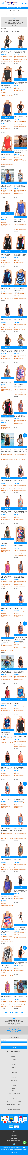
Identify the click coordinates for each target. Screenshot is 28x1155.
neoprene (14, 1069)
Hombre (14, 1059)
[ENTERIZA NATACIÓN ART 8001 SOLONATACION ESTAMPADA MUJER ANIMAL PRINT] (20, 986)
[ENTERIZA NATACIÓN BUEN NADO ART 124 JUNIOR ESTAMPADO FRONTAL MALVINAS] (7, 883)
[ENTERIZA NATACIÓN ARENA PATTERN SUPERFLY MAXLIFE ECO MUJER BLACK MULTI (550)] (7, 371)
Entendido (14, 1152)
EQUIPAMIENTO (14, 1056)
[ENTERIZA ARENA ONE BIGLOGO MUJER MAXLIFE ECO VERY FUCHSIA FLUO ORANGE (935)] (7, 986)
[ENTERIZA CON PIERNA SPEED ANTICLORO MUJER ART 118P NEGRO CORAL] (7, 407)
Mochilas (14, 1075)
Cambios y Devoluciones (14, 1093)
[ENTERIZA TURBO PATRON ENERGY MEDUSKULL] (7, 661)
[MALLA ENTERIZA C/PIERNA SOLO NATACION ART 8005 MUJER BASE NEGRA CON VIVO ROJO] (7, 439)
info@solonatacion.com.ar (14, 1109)
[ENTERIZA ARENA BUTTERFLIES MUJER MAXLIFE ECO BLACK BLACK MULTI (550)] (7, 849)
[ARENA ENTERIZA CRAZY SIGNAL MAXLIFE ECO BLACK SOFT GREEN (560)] (20, 340)
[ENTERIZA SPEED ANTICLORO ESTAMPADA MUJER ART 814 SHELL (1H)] (20, 277)
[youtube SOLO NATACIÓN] (19, 1030)
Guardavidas (14, 1077)
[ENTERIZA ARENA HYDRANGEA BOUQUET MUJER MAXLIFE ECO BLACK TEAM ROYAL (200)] (20, 309)
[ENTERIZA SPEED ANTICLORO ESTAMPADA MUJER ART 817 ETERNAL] (20, 373)
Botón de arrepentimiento (14, 1140)
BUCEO (14, 1083)
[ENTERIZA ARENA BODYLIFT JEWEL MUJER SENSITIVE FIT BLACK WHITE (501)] (20, 661)
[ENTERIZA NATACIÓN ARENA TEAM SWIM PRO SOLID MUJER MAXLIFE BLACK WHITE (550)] (20, 72)
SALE (14, 1096)
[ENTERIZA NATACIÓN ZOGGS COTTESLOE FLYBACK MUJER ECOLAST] (7, 470)
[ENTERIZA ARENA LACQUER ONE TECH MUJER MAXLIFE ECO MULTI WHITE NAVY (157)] (20, 566)
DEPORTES (14, 1098)
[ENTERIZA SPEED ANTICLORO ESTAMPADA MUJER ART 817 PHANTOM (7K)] (7, 722)
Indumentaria (14, 1072)
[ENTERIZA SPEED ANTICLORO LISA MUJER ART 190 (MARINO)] (7, 108)
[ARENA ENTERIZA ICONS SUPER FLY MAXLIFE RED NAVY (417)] (7, 692)
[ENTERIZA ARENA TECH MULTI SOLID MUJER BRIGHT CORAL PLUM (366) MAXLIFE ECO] (20, 757)
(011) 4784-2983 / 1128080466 (14, 1104)
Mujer (14, 1062)
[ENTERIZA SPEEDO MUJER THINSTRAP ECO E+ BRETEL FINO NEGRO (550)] (20, 917)
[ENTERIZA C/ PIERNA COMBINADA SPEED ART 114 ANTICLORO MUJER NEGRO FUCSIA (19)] (20, 242)
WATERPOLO (14, 1080)
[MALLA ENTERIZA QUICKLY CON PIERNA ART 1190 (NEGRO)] (7, 41)
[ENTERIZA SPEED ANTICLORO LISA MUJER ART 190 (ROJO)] (7, 143)
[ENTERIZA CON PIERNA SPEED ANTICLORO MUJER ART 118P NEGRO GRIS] (7, 242)
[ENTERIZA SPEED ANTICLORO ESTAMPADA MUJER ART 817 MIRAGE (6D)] (20, 534)
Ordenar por (3, 28)
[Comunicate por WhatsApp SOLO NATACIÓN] (25, 1142)
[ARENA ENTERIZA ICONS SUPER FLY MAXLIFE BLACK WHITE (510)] (7, 309)
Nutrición (14, 1088)
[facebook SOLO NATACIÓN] (14, 1030)
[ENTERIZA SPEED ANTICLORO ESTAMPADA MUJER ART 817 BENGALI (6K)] (20, 692)
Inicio (2, 14)
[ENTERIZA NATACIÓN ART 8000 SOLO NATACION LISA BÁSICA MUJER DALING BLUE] (7, 175)
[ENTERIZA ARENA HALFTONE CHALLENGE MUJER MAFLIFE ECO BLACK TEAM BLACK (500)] (7, 206)
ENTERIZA (3, 63)
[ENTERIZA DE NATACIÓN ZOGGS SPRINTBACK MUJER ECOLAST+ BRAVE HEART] (20, 849)
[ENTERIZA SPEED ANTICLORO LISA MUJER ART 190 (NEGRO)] (7, 74)
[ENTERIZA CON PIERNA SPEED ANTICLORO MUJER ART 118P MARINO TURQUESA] (7, 277)
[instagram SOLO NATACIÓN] (9, 1030)
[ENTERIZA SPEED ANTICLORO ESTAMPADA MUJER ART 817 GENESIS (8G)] (7, 919)
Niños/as (14, 1064)
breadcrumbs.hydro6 (16, 14)
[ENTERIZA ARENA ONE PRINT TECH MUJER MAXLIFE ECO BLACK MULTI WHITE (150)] (7, 788)
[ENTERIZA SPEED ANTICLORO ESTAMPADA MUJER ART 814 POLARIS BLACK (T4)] (7, 954)
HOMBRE (7, 14)
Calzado (14, 1085)
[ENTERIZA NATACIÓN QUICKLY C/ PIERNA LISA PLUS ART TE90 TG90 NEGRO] (20, 880)
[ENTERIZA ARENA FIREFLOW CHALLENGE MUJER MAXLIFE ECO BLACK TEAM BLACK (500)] (7, 629)
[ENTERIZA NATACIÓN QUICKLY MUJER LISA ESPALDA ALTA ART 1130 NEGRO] (7, 340)
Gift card (14, 1090)
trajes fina (14, 1067)
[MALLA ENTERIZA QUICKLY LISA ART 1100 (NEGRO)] (20, 41)
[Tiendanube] (14, 1132)
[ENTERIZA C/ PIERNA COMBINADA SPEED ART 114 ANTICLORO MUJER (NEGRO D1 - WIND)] (20, 724)
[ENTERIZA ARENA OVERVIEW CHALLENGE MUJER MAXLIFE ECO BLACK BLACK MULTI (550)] (7, 532)
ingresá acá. (14, 1138)
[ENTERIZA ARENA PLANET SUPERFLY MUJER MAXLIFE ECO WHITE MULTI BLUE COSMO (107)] (20, 175)
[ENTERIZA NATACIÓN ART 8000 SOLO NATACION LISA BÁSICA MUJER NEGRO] (20, 141)
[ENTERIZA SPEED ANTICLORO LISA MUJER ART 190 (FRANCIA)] (20, 208)
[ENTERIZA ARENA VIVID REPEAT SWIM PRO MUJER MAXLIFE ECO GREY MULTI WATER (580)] (7, 818)
